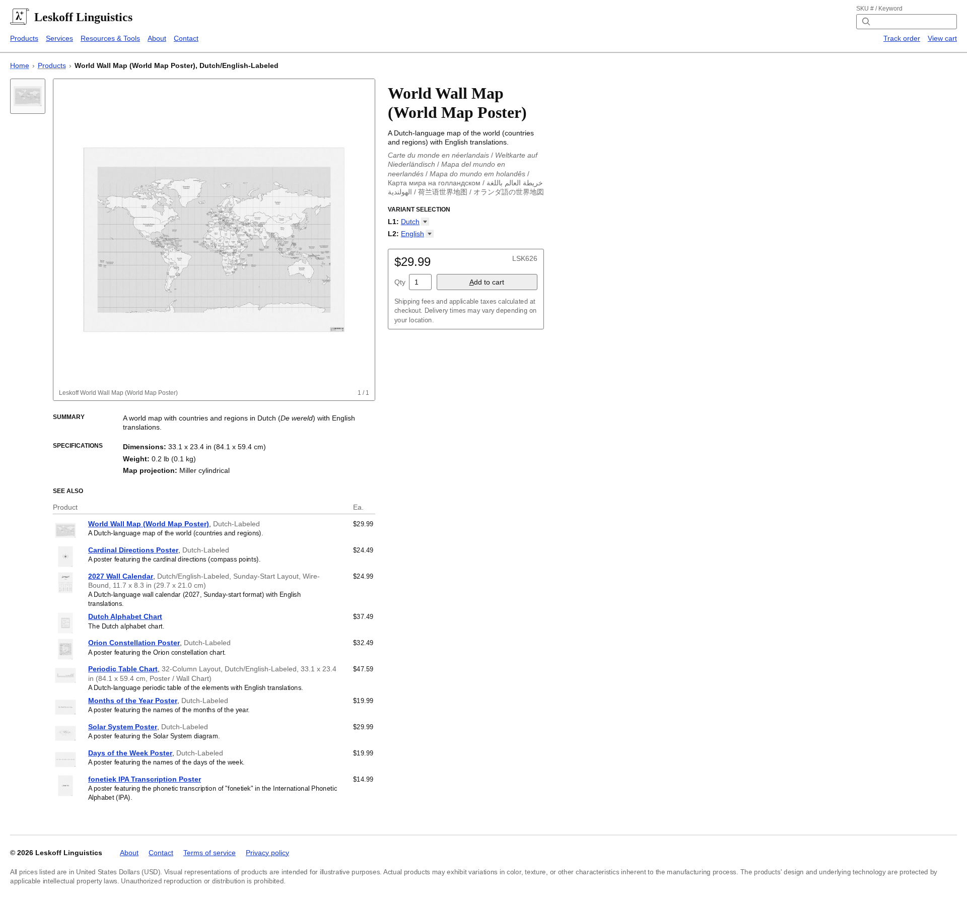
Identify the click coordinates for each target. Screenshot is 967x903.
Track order (901, 38)
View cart (942, 38)
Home (19, 65)
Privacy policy (267, 853)
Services (59, 38)
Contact (186, 38)
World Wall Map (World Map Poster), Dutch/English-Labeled (177, 65)
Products (24, 38)
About (157, 38)
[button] (415, 222)
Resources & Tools (110, 38)
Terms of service (209, 853)
